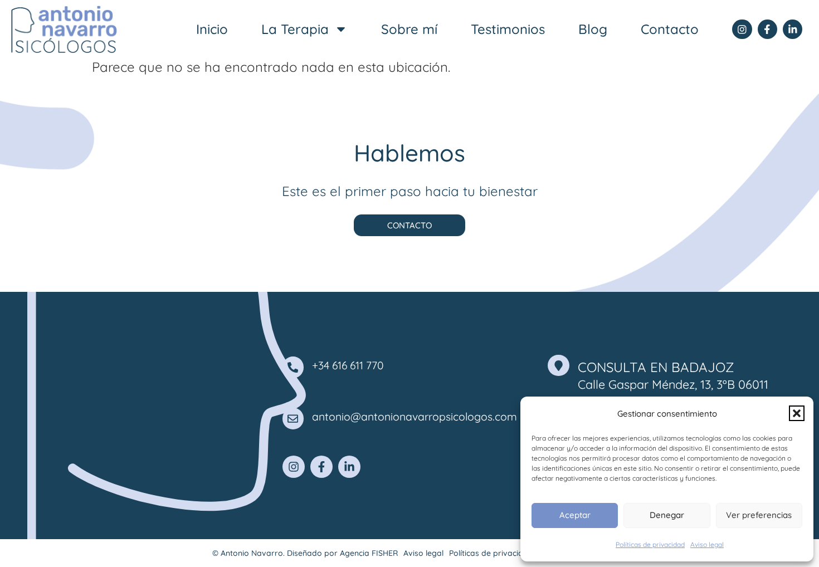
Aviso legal (707, 544)
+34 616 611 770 (348, 365)
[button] (796, 413)
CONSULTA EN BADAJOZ (656, 367)
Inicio (212, 29)
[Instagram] (742, 29)
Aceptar (575, 515)
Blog (592, 29)
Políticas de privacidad (650, 544)
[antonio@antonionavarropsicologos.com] (293, 418)
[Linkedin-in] (792, 29)
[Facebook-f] (767, 29)
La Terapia (295, 29)
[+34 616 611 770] (293, 367)
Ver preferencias (759, 515)
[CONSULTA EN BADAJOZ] (558, 365)
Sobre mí (409, 29)
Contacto (670, 29)
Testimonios (508, 29)
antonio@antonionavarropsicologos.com (414, 416)
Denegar (667, 515)
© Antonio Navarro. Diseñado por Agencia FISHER (305, 553)
